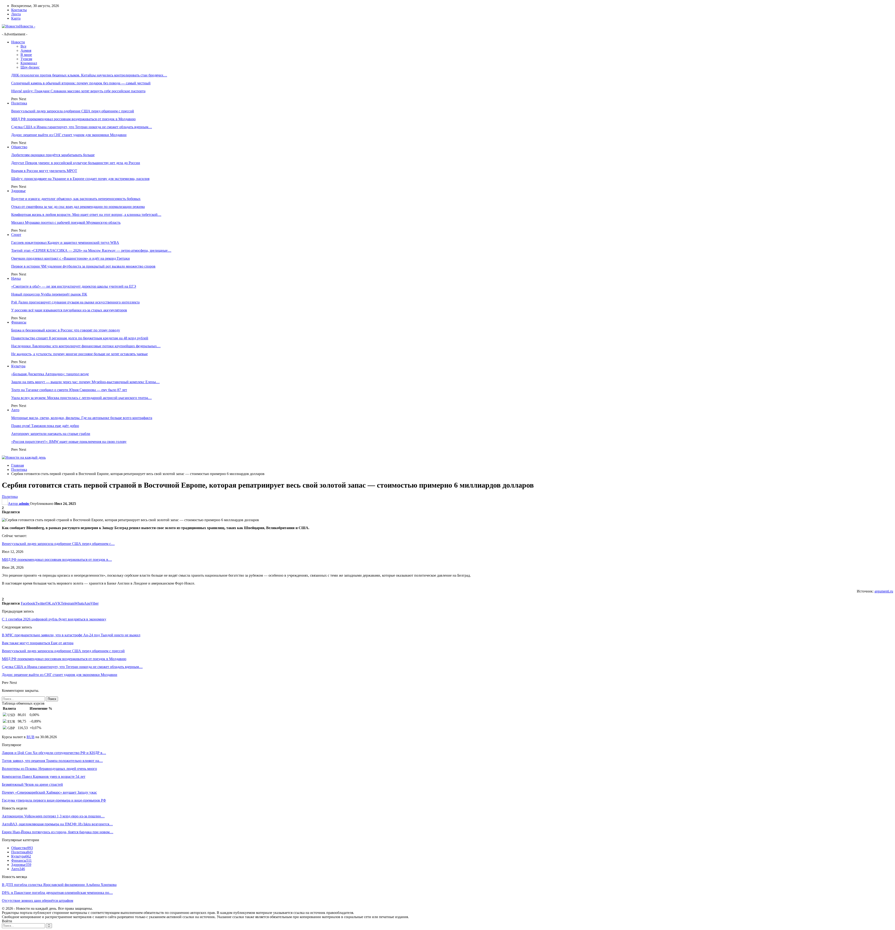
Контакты (19, 10)
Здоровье (18, 191)
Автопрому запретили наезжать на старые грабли (50, 434)
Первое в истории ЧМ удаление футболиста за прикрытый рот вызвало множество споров (83, 266)
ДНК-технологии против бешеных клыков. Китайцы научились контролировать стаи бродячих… (89, 75)
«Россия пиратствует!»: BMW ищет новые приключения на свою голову (69, 442)
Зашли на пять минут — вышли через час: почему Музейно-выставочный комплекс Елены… (85, 382)
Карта (16, 18)
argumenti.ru (883, 591)
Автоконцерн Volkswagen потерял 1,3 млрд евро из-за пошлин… (53, 816)
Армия (26, 50)
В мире (26, 55)
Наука (16, 278)
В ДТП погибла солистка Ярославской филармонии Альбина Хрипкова (59, 885)
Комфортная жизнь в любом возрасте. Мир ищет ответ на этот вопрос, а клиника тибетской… (86, 215)
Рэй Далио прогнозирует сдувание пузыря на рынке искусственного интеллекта (75, 302)
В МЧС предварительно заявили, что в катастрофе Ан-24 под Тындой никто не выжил (71, 635)
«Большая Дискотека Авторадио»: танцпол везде (50, 374)
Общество (19, 147)
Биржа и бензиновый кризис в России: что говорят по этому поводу (65, 330)
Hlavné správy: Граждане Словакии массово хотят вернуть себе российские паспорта (78, 91)
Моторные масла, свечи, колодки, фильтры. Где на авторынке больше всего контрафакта (81, 418)
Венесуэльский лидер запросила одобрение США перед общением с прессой (72, 111)
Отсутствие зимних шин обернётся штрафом (37, 900)
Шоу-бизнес (30, 67)
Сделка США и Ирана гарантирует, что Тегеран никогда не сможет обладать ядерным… (81, 127)
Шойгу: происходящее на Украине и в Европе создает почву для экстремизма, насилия (80, 179)
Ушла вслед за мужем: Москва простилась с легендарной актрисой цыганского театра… (81, 398)
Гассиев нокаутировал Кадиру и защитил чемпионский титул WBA (65, 243)
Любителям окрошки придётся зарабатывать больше (53, 155)
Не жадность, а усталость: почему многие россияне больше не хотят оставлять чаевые (79, 354)
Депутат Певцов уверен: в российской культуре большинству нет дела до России (75, 163)
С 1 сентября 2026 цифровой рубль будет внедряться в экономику (54, 619)
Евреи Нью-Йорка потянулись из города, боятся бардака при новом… (57, 832)
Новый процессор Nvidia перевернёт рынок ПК (49, 294)
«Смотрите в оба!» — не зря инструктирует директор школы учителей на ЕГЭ (73, 286)
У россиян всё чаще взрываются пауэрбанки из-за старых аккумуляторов (69, 310)
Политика (19, 103)
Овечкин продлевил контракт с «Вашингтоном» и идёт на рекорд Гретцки (70, 258)
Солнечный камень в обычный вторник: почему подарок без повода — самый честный (81, 83)
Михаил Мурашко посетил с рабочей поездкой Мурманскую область (65, 222)
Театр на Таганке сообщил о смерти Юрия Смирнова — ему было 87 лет (69, 390)
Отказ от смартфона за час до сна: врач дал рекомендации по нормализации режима (78, 207)
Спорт (16, 235)
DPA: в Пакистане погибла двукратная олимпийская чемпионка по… (57, 893)
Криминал (29, 63)
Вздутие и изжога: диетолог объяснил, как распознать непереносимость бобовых (76, 199)
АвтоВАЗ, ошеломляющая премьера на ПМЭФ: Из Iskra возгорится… (57, 824)
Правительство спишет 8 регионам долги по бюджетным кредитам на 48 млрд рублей (79, 338)
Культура (18, 366)
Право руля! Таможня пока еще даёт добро (45, 426)
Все (23, 46)
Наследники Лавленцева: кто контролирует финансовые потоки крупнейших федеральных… (86, 346)
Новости (18, 42)
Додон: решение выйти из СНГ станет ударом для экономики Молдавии (69, 135)
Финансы (18, 322)
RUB (30, 737)
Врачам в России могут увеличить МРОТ (44, 171)
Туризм (26, 59)
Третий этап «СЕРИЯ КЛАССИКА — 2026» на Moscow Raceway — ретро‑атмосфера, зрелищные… (91, 250)
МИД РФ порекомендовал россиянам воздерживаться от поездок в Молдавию (73, 119)
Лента (16, 14)
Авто (15, 410)
